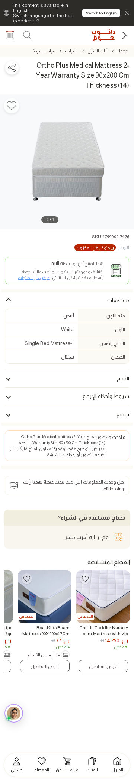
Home (122, 51)
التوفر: (102, 247)
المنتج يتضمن (112, 343)
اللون (120, 329)
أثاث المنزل (97, 51)
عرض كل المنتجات (33, 277)
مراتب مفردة (43, 51)
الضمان (118, 357)
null (55, 263)
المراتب (71, 51)
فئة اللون (115, 316)
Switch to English (101, 13)
